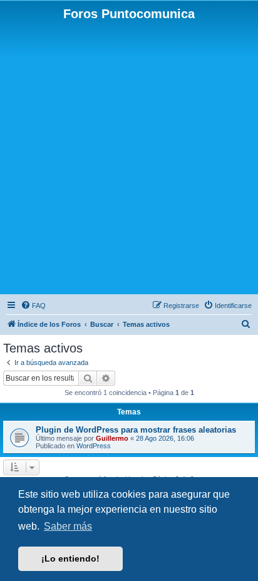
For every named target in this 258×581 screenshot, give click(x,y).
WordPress (93, 446)
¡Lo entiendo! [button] (70, 558)
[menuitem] (33, 305)
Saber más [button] (68, 526)
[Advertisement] (129, 156)
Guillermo (112, 438)
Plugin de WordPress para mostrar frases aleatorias (136, 429)
